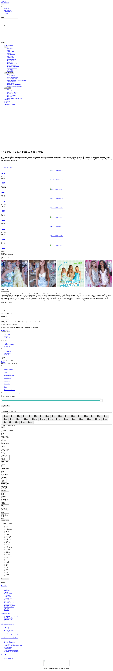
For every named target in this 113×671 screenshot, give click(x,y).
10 (48, 416)
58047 (3, 192)
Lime (7, 533)
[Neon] (3, 465)
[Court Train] (4, 489)
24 (93, 416)
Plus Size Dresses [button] (5, 613)
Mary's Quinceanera (9, 629)
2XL (30, 422)
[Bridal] (7, 433)
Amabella (6, 627)
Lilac (7, 546)
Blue (7, 541)
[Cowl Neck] (5, 492)
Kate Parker (7, 599)
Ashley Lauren (8, 593)
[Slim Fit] (5, 503)
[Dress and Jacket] (5, 443)
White (7, 575)
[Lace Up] (5, 458)
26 (100, 416)
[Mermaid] (5, 502)
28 (106, 416)
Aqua (7, 534)
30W (82, 419)
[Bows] (4, 473)
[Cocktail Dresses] (7, 437)
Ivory (7, 564)
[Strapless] (5, 518)
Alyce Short (7, 590)
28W (74, 419)
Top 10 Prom (7, 608)
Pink (7, 551)
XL (24, 422)
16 (67, 416)
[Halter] (5, 493)
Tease (5, 621)
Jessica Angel (7, 596)
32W (90, 419)
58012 (3, 230)
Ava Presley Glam (8, 644)
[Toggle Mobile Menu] (1, 365)
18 (74, 416)
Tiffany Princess (8, 647)
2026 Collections (8, 369)
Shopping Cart (8, 11)
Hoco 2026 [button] (4, 586)
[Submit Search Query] (19, 393)
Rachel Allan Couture (9, 605)
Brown (7, 569)
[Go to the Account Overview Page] (1, 6)
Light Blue (8, 538)
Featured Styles (8, 167)
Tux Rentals (7, 381)
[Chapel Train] (4, 487)
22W (51, 419)
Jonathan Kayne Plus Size (11, 616)
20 (80, 416)
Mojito (7, 528)
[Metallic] (3, 464)
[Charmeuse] (4, 477)
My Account (7, 10)
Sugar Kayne (7, 648)
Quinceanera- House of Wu (11, 634)
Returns (6, 336)
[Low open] (5, 459)
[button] (8, 45)
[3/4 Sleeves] (6, 508)
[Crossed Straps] (5, 457)
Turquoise (8, 536)
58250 (3, 202)
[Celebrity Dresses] (6, 449)
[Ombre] (3, 467)
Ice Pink (8, 549)
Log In (6, 14)
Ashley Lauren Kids (9, 642)
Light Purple (9, 547)
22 (87, 416)
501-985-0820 (5, 3)
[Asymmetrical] (4, 486)
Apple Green (9, 529)
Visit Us (3, 1)
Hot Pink (8, 552)
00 (13, 416)
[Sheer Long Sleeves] (6, 511)
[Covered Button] (5, 455)
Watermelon (9, 556)
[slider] (101, 400)
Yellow (7, 526)
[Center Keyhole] (6, 451)
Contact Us (7, 334)
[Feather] (4, 480)
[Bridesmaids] (7, 435)
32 (12, 419)
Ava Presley (7, 595)
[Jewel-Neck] (5, 496)
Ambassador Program (9, 390)
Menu (2, 42)
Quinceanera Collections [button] (7, 624)
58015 (3, 239)
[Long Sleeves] (6, 509)
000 (6, 416)
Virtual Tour (7, 337)
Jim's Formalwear (8, 658)
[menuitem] (58, 8)
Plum (7, 557)
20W (43, 419)
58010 (3, 220)
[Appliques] (4, 470)
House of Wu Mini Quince (11, 650)
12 (54, 416)
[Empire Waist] (5, 501)
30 (6, 419)
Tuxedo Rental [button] (5, 654)
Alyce (5, 589)
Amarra (6, 592)
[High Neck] (5, 495)
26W (66, 419)
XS (106, 419)
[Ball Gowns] (5, 441)
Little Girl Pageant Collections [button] (9, 638)
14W (19, 419)
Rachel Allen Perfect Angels (11, 651)
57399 (3, 211)
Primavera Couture (9, 602)
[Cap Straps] (5, 514)
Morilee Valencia (8, 631)
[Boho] (5, 442)
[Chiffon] (4, 479)
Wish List (6, 8)
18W (35, 419)
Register (6, 13)
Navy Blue (8, 543)
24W (59, 419)
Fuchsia (8, 554)
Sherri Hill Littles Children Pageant (13, 645)
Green (7, 531)
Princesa (6, 633)
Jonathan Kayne (8, 598)
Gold (7, 567)
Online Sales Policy (9, 344)
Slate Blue (8, 539)
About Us (6, 343)
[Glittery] (3, 463)
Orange (8, 561)
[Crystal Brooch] (4, 474)
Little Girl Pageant (9, 375)
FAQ (5, 387)
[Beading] (4, 471)
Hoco (5, 372)
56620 (3, 173)
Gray (7, 572)
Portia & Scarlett (8, 604)
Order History (7, 353)
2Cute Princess (8, 641)
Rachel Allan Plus (8, 618)
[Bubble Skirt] (6, 448)
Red (7, 559)
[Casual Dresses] (7, 436)
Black (7, 571)
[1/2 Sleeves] (6, 507)
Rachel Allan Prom (9, 607)
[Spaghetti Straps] (5, 517)
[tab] (56, 586)
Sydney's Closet (8, 619)
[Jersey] (4, 481)
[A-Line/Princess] (5, 499)
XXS (98, 419)
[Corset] (6, 452)
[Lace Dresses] (5, 445)
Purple (7, 544)
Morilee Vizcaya (8, 630)
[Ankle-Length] (4, 485)
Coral (7, 562)
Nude (7, 566)
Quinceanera (7, 378)
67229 (3, 183)
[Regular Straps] (5, 515)
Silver (7, 574)
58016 (3, 248)
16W (27, 419)
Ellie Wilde (7, 601)
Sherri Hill (6, 610)
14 (61, 416)
